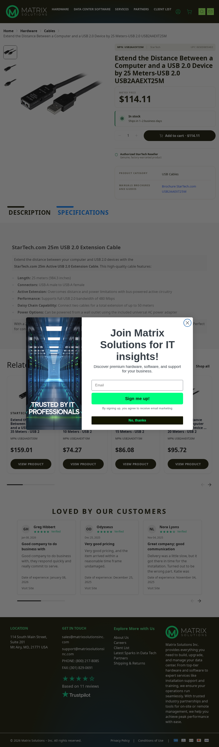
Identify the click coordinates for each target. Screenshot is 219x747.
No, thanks (137, 420)
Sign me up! (137, 398)
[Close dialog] (187, 323)
